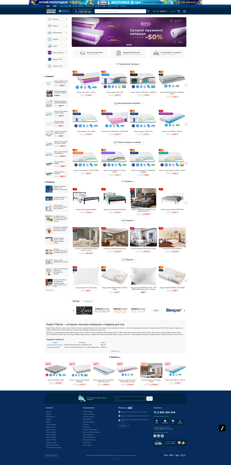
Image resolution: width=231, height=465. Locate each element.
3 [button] (130, 44)
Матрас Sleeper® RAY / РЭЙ (114, 92)
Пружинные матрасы (53, 347)
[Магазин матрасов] (48, 6)
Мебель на (158, 441)
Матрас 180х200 (51, 435)
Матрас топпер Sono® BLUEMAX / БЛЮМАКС (79, 380)
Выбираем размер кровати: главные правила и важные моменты (59, 240)
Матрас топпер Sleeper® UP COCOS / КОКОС (61, 142)
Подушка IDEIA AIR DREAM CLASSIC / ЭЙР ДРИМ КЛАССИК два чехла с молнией (143, 288)
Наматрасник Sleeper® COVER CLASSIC (60, 132)
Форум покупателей (89, 437)
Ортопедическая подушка (54, 447)
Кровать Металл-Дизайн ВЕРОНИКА (115, 209)
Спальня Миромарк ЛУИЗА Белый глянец (143, 248)
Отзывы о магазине (78, 6)
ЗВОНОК (180, 423)
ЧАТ (173, 423)
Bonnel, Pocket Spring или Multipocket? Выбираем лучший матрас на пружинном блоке (60, 283)
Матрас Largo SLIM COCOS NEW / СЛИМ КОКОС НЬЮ (103, 380)
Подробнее (123, 426)
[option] (129, 32)
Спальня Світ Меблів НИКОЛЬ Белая (115, 248)
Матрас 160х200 (51, 432)
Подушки (55, 39)
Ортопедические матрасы (55, 345)
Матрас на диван (51, 442)
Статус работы (87, 445)
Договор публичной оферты (91, 432)
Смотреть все (49, 290)
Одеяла (55, 46)
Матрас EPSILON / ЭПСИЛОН (59, 172)
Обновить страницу (115, 458)
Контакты (123, 6)
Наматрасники (57, 32)
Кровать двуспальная (52, 445)
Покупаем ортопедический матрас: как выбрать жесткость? (60, 250)
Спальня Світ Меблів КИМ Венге (172, 248)
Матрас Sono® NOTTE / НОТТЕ (86, 92)
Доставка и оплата (100, 6)
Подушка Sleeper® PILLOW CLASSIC (59, 122)
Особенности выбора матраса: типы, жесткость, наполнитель (60, 188)
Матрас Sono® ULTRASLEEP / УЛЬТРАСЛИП (115, 131)
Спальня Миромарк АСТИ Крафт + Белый (151, 380)
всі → (120, 357)
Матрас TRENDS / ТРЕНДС (59, 162)
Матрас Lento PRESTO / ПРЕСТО (172, 131)
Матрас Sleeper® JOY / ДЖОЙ (86, 131)
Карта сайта (86, 442)
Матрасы (55, 19)
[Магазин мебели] (54, 6)
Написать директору (51, 455)
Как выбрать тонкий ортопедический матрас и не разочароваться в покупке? (60, 218)
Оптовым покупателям (90, 429)
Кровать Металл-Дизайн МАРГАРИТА (172, 209)
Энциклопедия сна (88, 435)
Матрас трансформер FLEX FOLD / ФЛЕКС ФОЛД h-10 (60, 92)
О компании (86, 427)
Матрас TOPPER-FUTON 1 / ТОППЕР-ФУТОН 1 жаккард (61, 82)
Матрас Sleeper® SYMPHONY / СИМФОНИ (143, 92)
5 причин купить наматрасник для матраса (61, 261)
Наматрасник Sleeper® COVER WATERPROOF (60, 102)
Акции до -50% (57, 59)
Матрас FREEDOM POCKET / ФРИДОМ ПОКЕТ (172, 93)
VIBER (156, 423)
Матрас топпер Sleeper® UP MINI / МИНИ (61, 112)
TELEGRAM (165, 423)
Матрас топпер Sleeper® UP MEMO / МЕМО (172, 170)
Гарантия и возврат (113, 6)
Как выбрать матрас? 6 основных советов (60, 198)
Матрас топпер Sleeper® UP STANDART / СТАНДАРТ (61, 152)
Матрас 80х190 (50, 437)
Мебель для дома (58, 52)
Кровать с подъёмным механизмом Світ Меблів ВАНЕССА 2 (143, 210)
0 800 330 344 (85, 12)
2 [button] (129, 44)
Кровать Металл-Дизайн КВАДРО (86, 209)
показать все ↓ (115, 351)
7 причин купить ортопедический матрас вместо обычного (60, 207)
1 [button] (127, 44)
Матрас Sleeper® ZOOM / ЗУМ (143, 131)
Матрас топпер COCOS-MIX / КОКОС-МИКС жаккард (127, 380)
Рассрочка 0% (89, 6)
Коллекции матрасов (89, 440)
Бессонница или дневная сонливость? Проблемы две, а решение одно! (61, 228)
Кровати (55, 26)
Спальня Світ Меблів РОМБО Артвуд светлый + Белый (86, 249)
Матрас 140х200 (51, 440)
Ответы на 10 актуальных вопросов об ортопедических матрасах (61, 271)
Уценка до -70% (57, 66)
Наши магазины (65, 6)
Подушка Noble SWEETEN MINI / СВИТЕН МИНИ (114, 288)
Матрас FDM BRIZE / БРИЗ (56, 380)
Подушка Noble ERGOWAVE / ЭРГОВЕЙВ (172, 287)
